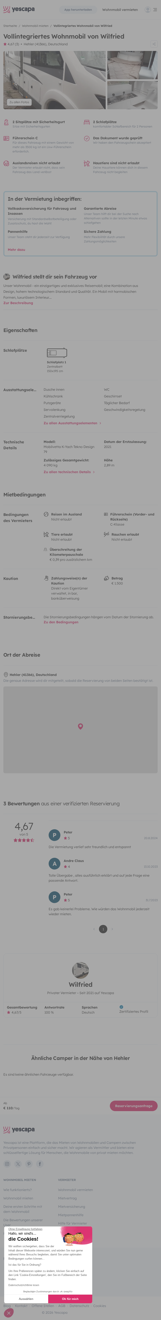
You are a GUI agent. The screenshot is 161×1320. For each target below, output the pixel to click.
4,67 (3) (13, 44)
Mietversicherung (71, 1206)
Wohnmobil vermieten (120, 10)
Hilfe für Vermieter (72, 1223)
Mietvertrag (67, 1198)
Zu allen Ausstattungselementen (71, 423)
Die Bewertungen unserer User (23, 1222)
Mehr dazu (16, 249)
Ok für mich (70, 1298)
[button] (9, 1313)
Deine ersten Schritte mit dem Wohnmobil (22, 1209)
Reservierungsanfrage (133, 1106)
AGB (61, 1306)
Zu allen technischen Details (68, 472)
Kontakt (21, 1306)
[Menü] (151, 9)
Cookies (99, 1306)
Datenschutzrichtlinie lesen (23, 1285)
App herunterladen (78, 10)
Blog (7, 1306)
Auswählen (26, 1298)
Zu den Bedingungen (61, 622)
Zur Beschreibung (18, 303)
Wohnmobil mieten (18, 1198)
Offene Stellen (43, 1306)
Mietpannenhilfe (70, 1215)
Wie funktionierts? (17, 1190)
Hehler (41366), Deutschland (46, 44)
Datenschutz (79, 1306)
